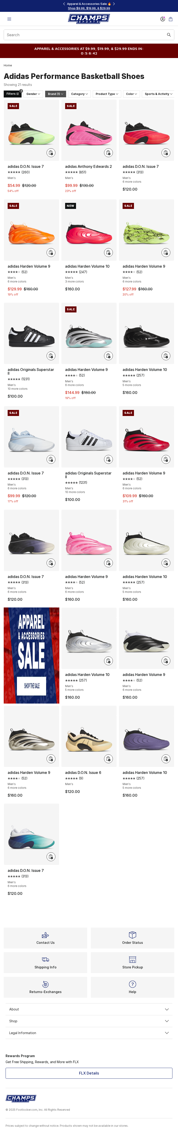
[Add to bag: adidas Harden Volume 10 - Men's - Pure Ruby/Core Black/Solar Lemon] (108, 252)
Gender (31, 94)
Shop (13, 1021)
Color (130, 94)
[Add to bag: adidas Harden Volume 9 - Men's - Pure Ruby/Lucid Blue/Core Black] (166, 459)
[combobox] (89, 35)
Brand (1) (54, 94)
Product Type (105, 94)
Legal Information (22, 1033)
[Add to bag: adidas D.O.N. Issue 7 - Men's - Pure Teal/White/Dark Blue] (51, 856)
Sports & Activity (157, 94)
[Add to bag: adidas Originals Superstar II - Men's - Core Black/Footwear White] (51, 355)
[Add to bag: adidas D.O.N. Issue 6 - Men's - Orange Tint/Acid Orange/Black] (108, 758)
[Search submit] (169, 35)
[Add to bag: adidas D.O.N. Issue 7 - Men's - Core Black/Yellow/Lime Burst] (51, 152)
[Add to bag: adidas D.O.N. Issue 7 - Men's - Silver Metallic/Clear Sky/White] (51, 459)
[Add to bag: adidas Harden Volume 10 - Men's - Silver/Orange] (108, 660)
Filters (14, 93)
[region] (89, 6)
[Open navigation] (9, 19)
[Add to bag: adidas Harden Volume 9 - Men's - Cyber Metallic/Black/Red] (51, 758)
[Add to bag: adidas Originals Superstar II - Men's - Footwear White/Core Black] (108, 459)
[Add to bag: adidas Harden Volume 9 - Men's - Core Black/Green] (166, 252)
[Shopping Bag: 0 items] (170, 19)
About (14, 1009)
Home (8, 65)
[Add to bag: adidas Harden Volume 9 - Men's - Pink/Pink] (108, 562)
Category (78, 94)
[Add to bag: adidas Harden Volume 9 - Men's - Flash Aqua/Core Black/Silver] (108, 355)
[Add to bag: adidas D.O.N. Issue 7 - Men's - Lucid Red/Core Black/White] (166, 152)
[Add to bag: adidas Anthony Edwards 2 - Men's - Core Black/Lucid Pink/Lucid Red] (108, 152)
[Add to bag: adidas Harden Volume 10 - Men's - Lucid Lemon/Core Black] (166, 758)
